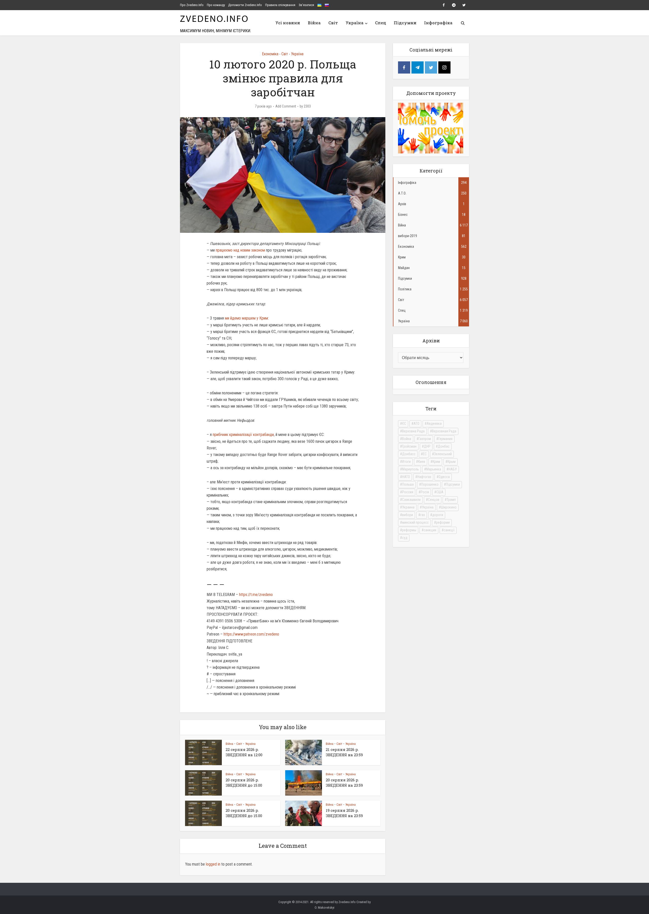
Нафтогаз (424, 477)
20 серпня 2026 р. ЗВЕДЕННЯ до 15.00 (244, 782)
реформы (409, 530)
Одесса (444, 477)
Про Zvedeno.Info (192, 5)
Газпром (425, 439)
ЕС (425, 454)
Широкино (449, 507)
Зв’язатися (306, 5)
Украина (408, 507)
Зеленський (443, 454)
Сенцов (433, 500)
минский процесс (415, 522)
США (439, 492)
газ (422, 515)
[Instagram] (444, 67)
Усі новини (287, 22)
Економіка (270, 53)
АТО (416, 423)
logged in (213, 864)
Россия (407, 492)
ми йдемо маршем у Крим (246, 318)
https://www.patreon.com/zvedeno (251, 634)
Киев (421, 462)
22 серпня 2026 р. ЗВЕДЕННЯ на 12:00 (244, 752)
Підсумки (405, 22)
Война (406, 439)
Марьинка (433, 469)
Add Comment (285, 106)
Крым (451, 462)
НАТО (406, 477)
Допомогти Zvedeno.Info (245, 5)
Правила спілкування (280, 5)
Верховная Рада (444, 431)
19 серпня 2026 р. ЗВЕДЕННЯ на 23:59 (344, 813)
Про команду (216, 5)
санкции (430, 530)
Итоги (406, 462)
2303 (307, 106)
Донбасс (409, 454)
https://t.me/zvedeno (256, 594)
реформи (443, 522)
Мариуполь (410, 469)
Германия (445, 439)
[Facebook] (404, 67)
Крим (436, 462)
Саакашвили (411, 500)
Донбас (443, 446)
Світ (333, 22)
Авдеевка (434, 423)
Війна (314, 22)
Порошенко (430, 484)
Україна (355, 22)
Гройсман (409, 446)
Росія (425, 492)
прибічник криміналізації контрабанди (243, 434)
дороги (437, 515)
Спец (380, 22)
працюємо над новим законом (240, 250)
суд (404, 538)
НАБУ (452, 469)
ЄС (404, 423)
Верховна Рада (413, 431)
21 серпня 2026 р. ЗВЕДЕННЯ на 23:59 (344, 752)
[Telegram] (417, 67)
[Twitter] (431, 67)
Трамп (451, 500)
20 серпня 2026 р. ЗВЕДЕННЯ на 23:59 (344, 782)
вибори (407, 515)
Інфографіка (438, 22)
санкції (449, 530)
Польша (408, 484)
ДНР (427, 446)
